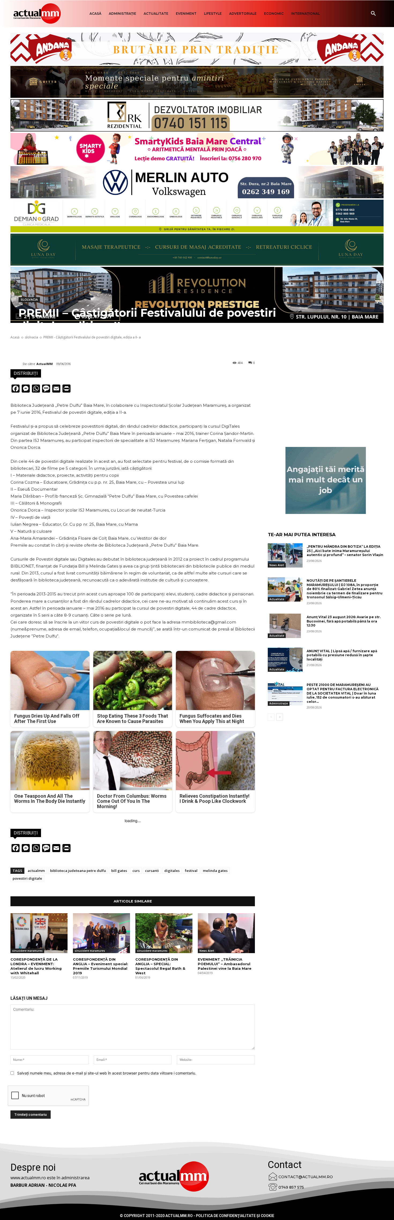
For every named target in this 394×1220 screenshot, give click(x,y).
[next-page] (279, 717)
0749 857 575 (291, 1187)
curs (136, 870)
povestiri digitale (27, 878)
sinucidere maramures (27, 951)
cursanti (152, 870)
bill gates (119, 870)
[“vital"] (325, 480)
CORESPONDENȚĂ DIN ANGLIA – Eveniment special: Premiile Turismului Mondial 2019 (100, 966)
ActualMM (44, 364)
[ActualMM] (16, 364)
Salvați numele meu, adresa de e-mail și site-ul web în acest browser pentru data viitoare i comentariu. (106, 1073)
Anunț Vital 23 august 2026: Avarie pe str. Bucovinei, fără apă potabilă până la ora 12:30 (344, 621)
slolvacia (29, 299)
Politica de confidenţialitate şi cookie (235, 1216)
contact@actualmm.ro (305, 1176)
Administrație (278, 703)
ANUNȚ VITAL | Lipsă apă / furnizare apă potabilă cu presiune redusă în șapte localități (342, 655)
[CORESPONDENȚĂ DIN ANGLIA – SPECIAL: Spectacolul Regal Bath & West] (163, 933)
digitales (172, 870)
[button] (373, 13)
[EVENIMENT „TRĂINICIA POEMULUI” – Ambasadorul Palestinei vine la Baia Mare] (226, 933)
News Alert (206, 951)
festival (191, 870)
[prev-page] (271, 717)
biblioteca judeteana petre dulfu (78, 870)
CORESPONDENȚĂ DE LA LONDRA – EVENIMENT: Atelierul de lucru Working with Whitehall (36, 966)
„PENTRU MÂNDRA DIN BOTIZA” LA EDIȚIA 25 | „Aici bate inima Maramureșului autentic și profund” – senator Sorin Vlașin (345, 550)
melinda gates (215, 870)
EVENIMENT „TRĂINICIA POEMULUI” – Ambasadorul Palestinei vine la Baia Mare (224, 964)
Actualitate (276, 599)
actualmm (36, 870)
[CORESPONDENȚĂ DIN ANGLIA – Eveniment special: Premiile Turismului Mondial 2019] (101, 933)
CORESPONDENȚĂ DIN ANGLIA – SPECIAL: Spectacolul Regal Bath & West (160, 966)
